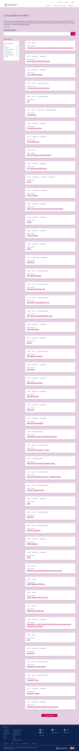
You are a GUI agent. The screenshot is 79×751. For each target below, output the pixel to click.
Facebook (67, 729)
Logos (14, 736)
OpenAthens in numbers (17, 733)
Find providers (10, 30)
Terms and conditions (25, 743)
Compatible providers (16, 731)
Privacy (17, 743)
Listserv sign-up (56, 732)
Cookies (12, 743)
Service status (6, 731)
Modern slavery (34, 743)
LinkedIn (55, 729)
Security (5, 736)
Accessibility (6, 743)
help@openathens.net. (24, 24)
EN (59, 2)
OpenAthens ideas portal (17, 740)
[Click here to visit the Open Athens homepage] (10, 4)
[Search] (73, 33)
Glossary (14, 738)
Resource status (6, 733)
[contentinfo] (50, 59)
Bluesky (42, 732)
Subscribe (67, 732)
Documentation (6, 729)
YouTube (42, 729)
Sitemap (5, 738)
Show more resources (49, 715)
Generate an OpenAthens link (18, 729)
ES (62, 2)
